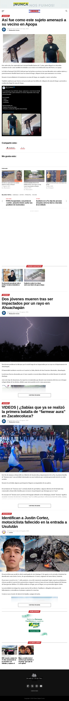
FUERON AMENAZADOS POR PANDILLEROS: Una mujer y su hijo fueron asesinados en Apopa (32, 184)
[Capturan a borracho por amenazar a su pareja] (56, 176)
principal (28, 194)
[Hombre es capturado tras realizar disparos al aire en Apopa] (12, 176)
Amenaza (16, 194)
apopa (22, 194)
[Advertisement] (34, 237)
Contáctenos (34, 691)
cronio (11, 532)
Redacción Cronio (14, 30)
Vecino (35, 194)
